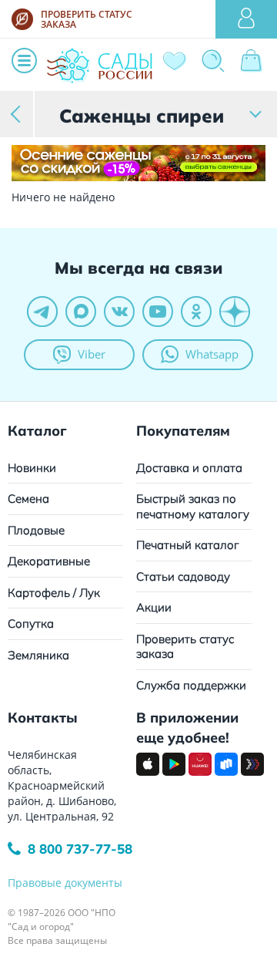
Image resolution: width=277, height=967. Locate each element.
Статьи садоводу (183, 576)
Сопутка (31, 623)
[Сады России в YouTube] (157, 311)
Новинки (32, 467)
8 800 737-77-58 (80, 849)
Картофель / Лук (54, 592)
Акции (154, 607)
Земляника (38, 655)
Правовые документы (65, 882)
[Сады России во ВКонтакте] (119, 311)
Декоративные (49, 561)
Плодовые (36, 530)
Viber (91, 354)
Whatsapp (212, 354)
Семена (28, 498)
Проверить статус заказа (185, 647)
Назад (17, 113)
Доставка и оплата (189, 467)
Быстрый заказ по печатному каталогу (192, 506)
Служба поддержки (191, 685)
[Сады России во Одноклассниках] (196, 311)
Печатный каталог (187, 544)
